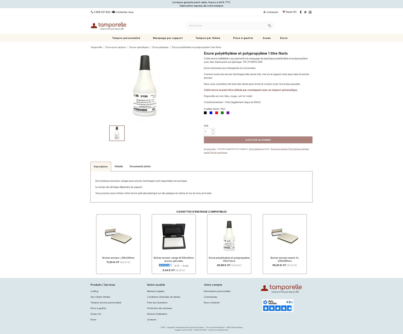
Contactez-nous (124, 12)
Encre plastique (256, 149)
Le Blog (94, 291)
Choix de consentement (218, 330)
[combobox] (230, 25)
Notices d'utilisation (157, 314)
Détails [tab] (119, 166)
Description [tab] (101, 166)
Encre (93, 319)
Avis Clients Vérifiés (100, 297)
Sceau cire (96, 314)
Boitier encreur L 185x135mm (118, 257)
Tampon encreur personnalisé (106, 302)
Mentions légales (156, 291)
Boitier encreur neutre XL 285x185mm (284, 259)
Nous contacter (212, 302)
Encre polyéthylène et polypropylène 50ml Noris (229, 259)
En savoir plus (210, 149)
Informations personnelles (217, 291)
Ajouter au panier (258, 139)
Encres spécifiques (219, 153)
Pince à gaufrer (98, 308)
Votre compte (213, 284)
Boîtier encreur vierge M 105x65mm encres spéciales (174, 259)
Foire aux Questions (157, 302)
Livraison (151, 319)
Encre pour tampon (279, 149)
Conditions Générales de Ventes (163, 297)
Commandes (210, 297)
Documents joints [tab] (140, 166)
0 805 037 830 (102, 12)
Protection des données (159, 308)
